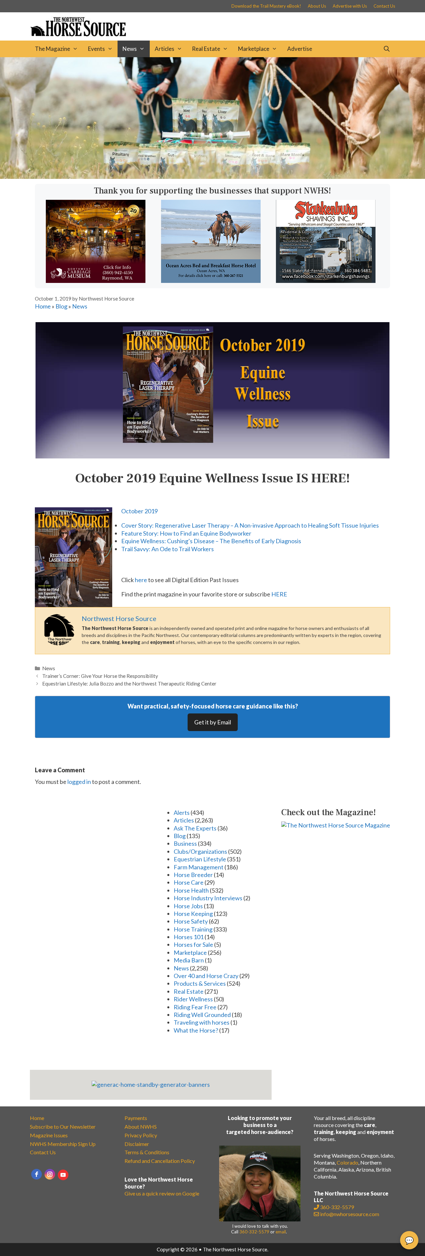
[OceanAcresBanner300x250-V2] (211, 280)
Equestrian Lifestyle (200, 859)
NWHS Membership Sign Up (63, 1144)
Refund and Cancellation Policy (160, 1161)
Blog (61, 306)
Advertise (299, 48)
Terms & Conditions (147, 1152)
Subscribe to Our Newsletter (63, 1126)
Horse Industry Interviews (208, 898)
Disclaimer (137, 1144)
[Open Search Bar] (386, 49)
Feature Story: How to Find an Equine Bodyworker (186, 533)
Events (96, 48)
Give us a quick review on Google (162, 1193)
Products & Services (200, 983)
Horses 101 (189, 937)
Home (43, 306)
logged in (79, 781)
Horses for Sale (193, 944)
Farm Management (198, 867)
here (141, 579)
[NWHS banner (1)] (95, 280)
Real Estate (206, 48)
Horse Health (191, 890)
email (281, 1231)
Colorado (347, 1162)
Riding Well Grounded (202, 1014)
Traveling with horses (201, 1022)
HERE (279, 594)
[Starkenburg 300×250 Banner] (326, 280)
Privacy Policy (141, 1135)
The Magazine (52, 48)
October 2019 (139, 511)
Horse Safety (191, 921)
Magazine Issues (49, 1135)
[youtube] (63, 1175)
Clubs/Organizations (200, 851)
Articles (164, 48)
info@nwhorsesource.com (349, 1214)
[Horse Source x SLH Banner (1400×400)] (212, 176)
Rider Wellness (193, 999)
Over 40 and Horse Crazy (206, 975)
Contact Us (384, 6)
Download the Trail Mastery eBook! (266, 6)
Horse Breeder (193, 874)
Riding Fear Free (195, 1007)
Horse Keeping (193, 913)
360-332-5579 (254, 1231)
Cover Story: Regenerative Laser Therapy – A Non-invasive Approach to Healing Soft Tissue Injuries (250, 525)
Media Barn (189, 960)
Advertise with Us (350, 6)
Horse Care (189, 882)
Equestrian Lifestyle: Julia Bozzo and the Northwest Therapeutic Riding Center (129, 684)
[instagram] (49, 1174)
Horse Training (193, 929)
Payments (136, 1118)
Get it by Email (212, 722)
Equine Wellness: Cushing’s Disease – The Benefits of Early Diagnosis (211, 541)
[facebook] (36, 1174)
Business (185, 843)
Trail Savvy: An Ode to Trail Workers (167, 549)
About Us (317, 6)
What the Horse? (196, 1030)
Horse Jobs (188, 906)
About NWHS (141, 1126)
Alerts (182, 812)
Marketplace (253, 48)
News (130, 48)
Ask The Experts (195, 828)
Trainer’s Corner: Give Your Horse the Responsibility (100, 676)
